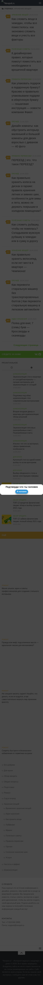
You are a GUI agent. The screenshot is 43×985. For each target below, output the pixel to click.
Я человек (22, 492)
